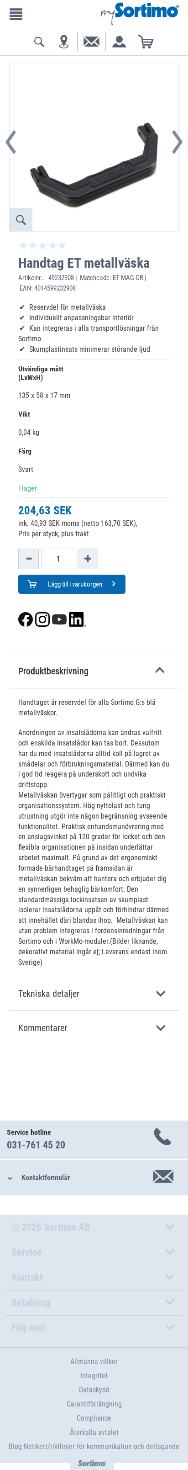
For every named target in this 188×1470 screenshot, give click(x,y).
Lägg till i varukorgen (74, 584)
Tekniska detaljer (48, 993)
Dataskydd (94, 1389)
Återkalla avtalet (94, 1432)
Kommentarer (42, 1027)
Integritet (94, 1375)
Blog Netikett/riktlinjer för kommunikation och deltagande (94, 1446)
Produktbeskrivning (53, 671)
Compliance (94, 1418)
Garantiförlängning (94, 1404)
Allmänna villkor (94, 1361)
